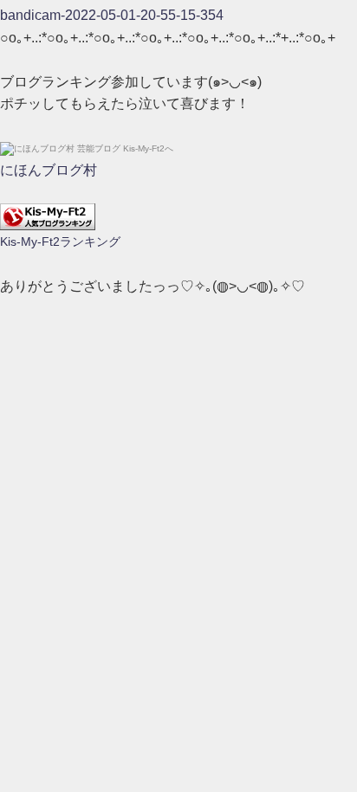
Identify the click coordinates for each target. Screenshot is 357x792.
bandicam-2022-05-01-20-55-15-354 (112, 15)
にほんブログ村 (48, 170)
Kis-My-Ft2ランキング (60, 241)
